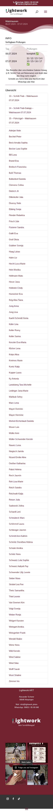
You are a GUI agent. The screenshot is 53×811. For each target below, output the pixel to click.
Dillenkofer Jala (16, 197)
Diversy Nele (15, 203)
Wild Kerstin (14, 651)
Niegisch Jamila (16, 451)
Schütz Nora (14, 554)
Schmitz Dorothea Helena (21, 542)
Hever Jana (14, 282)
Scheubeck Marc (17, 518)
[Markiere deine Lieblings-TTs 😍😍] (37, 775)
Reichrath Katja (16, 493)
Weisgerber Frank (17, 633)
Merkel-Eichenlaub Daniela (21, 421)
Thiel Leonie (14, 596)
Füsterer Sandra (16, 227)
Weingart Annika (16, 627)
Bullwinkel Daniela (17, 179)
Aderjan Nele (15, 130)
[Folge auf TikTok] (19, 799)
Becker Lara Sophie (18, 148)
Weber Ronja (15, 614)
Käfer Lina (13, 324)
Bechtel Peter (15, 136)
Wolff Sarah (14, 669)
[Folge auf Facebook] (13, 799)
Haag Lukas (14, 251)
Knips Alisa (14, 354)
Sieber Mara (14, 578)
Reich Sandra (15, 487)
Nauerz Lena (15, 445)
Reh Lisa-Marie (16, 481)
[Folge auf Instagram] (7, 799)
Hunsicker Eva (16, 294)
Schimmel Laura (16, 524)
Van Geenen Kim (17, 602)
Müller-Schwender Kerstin (21, 439)
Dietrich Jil (14, 191)
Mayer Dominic (16, 409)
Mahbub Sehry (15, 397)
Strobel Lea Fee (16, 584)
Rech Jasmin (15, 475)
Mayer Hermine (16, 415)
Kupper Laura (15, 372)
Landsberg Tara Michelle (20, 384)
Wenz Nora (14, 645)
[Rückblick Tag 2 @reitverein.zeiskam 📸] (15, 753)
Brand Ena (14, 161)
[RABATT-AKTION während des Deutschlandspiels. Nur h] (15, 775)
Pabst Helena (15, 469)
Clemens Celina (16, 185)
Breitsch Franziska (17, 167)
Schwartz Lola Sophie (19, 560)
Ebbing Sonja (15, 209)
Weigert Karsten (16, 620)
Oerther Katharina (17, 463)
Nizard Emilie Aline (17, 457)
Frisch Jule (14, 221)
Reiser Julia (14, 499)
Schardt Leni (14, 512)
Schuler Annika (16, 548)
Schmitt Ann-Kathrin (18, 536)
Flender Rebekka (17, 215)
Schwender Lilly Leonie (19, 572)
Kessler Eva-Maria (17, 342)
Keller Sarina (15, 336)
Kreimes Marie (15, 360)
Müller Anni (14, 433)
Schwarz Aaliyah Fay (18, 566)
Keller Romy (14, 330)
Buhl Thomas (15, 173)
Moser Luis (14, 427)
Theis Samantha (16, 590)
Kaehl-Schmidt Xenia (18, 318)
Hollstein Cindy (16, 288)
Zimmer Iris (14, 681)
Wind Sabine (14, 657)
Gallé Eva (13, 233)
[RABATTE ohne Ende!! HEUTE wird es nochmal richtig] (37, 753)
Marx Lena (14, 403)
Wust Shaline (15, 675)
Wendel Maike (15, 639)
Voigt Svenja (14, 608)
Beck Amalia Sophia (18, 142)
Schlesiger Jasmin (17, 530)
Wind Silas (14, 663)
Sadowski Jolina (16, 506)
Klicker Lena (14, 348)
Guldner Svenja (16, 245)
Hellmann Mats (16, 276)
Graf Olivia (14, 239)
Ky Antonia (14, 378)
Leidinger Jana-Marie (18, 391)
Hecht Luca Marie (17, 263)
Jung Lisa (13, 312)
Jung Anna (14, 306)
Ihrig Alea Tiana (16, 300)
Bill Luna (13, 155)
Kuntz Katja (14, 366)
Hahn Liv (13, 257)
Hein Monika (14, 270)
